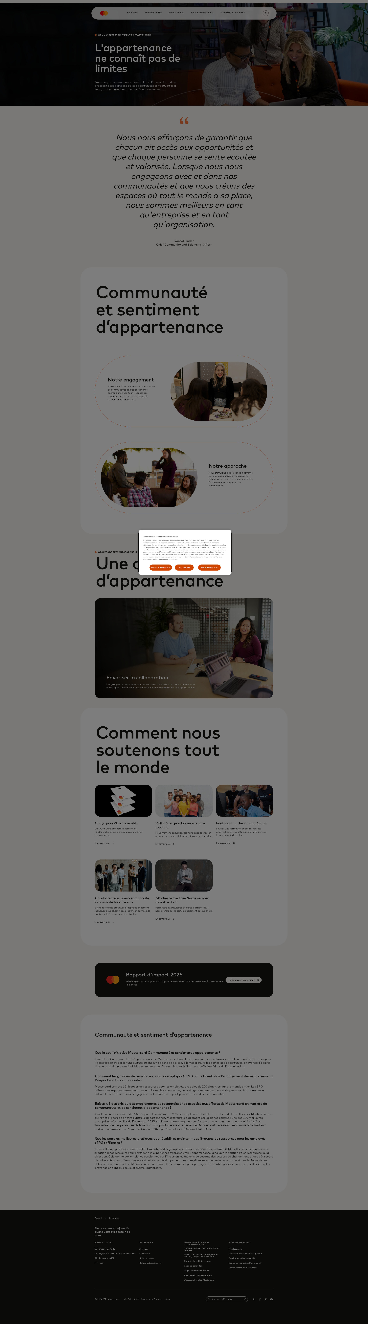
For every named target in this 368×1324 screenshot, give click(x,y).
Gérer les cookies (209, 567)
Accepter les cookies (161, 567)
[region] (185, 552)
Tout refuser (184, 567)
